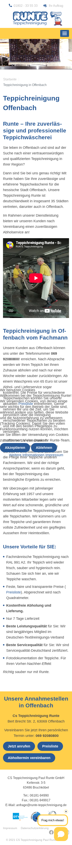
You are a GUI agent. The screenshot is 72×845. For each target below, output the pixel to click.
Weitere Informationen (26, 455)
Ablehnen (44, 448)
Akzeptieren (15, 448)
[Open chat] (61, 834)
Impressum (54, 455)
